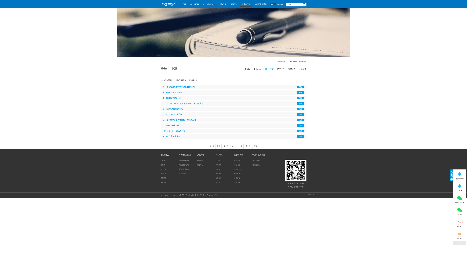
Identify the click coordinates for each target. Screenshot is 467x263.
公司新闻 (163, 169)
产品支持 (281, 69)
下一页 (248, 146)
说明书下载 (269, 69)
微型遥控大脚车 (184, 165)
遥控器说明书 (194, 80)
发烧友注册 (256, 160)
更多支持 (302, 69)
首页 (184, 4)
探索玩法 (234, 4)
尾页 (255, 146)
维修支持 (292, 69)
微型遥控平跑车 (184, 160)
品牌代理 (246, 69)
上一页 (226, 146)
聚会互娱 (218, 174)
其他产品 (222, 4)
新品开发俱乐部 (261, 4)
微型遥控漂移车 (184, 169)
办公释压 (218, 169)
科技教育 (218, 165)
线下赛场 (218, 182)
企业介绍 (163, 160)
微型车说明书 (180, 80)
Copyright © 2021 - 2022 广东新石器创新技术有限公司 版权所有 (189, 195)
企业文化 (163, 165)
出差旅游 (218, 178)
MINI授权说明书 (167, 80)
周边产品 (200, 165)
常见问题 (257, 69)
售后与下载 (246, 4)
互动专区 (218, 160)
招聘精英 (163, 178)
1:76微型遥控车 (209, 4)
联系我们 (163, 182)
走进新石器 (194, 4)
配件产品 (200, 160)
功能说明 (163, 174)
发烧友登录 (256, 165)
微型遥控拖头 (183, 174)
